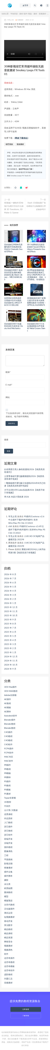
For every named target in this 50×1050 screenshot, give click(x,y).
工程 (6, 855)
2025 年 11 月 (11, 611)
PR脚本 (7, 777)
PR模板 (7, 773)
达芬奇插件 (9, 958)
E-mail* (9, 385)
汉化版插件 (9, 909)
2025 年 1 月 (10, 653)
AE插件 (7, 699)
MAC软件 (8, 761)
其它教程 (8, 831)
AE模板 (7, 708)
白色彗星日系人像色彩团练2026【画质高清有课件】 (24, 470)
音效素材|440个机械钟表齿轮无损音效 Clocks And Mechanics (13, 326)
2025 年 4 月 (10, 640)
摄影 (6, 880)
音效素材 (20, 144)
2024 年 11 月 (11, 661)
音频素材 (42, 14)
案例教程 (8, 892)
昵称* (8, 372)
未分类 (7, 884)
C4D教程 (8, 736)
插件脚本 (8, 876)
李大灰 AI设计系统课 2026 (16, 497)
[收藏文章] (15, 188)
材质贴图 (8, 888)
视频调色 (8, 950)
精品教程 (8, 929)
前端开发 (8, 839)
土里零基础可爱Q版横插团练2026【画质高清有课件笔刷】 (24, 477)
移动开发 (8, 921)
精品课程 (8, 934)
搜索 (6, 440)
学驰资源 (14, 14)
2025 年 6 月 (10, 632)
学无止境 (12, 517)
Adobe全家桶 (10, 695)
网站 (8, 397)
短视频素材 (9, 917)
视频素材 (8, 946)
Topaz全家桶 (10, 798)
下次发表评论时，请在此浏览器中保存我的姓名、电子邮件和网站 (24, 415)
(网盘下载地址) (21, 138)
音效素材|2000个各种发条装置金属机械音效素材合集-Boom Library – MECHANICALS (13, 274)
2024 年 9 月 (10, 669)
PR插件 (7, 765)
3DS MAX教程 (11, 691)
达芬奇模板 (9, 966)
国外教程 (8, 847)
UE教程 (7, 802)
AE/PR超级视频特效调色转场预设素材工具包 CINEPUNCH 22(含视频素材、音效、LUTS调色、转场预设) (36, 274)
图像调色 (8, 851)
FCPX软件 (8, 753)
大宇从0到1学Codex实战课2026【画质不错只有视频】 (24, 491)
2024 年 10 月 (11, 665)
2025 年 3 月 (10, 644)
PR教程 (7, 769)
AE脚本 (7, 712)
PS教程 (7, 786)
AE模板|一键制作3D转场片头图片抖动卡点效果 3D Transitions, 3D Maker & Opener (14, 208)
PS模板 (7, 790)
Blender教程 (9, 724)
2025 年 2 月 (10, 648)
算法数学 (8, 925)
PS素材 (7, 794)
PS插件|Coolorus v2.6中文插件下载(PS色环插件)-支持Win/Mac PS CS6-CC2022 (26, 520)
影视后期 (8, 864)
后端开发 (8, 843)
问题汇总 (8, 979)
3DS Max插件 (10, 687)
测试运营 (8, 913)
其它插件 (8, 827)
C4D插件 (8, 732)
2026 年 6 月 (10, 583)
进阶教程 (8, 975)
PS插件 (7, 782)
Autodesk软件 (10, 716)
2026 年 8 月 (10, 574)
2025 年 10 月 (11, 616)
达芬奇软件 (9, 970)
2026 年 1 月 (10, 603)
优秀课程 (8, 814)
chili (10, 526)
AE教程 (7, 703)
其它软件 (8, 835)
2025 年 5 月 (10, 636)
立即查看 (25, 1009)
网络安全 (8, 942)
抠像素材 (8, 868)
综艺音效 (9, 144)
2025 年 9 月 (10, 620)
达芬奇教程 (9, 962)
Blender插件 (9, 720)
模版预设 (8, 901)
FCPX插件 (8, 749)
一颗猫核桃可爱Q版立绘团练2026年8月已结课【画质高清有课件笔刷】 (24, 484)
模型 (6, 897)
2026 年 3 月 (10, 595)
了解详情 (25, 1015)
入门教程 (8, 823)
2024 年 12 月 (11, 657)
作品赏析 (8, 818)
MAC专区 (8, 757)
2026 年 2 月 (10, 599)
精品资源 (8, 938)
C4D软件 (8, 745)
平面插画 (8, 860)
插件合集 (8, 872)
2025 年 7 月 (10, 628)
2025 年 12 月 (11, 607)
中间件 (7, 806)
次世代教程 (9, 905)
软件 (6, 954)
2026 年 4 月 (10, 591)
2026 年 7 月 (10, 579)
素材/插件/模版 (25, 14)
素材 (35, 14)
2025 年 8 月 (10, 624)
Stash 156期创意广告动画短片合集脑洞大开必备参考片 (36, 206)
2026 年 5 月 (10, 587)
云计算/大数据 (11, 810)
